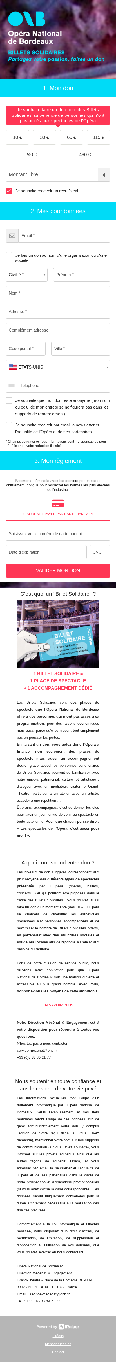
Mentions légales (58, 1344)
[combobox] (27, 275)
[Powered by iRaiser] (58, 1326)
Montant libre (104, 175)
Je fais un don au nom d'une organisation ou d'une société (61, 258)
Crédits (58, 1336)
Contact (58, 1352)
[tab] (58, 115)
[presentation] (58, 115)
